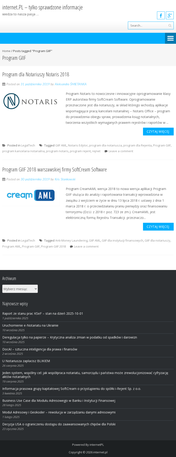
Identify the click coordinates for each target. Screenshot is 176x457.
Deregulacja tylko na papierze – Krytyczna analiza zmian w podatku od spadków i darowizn (69, 337)
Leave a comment (121, 151)
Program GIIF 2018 (53, 246)
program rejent (80, 151)
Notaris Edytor (78, 145)
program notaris (57, 151)
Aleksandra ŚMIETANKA (71, 84)
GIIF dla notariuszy (157, 240)
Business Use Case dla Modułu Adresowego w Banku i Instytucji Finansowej (59, 400)
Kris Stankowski (65, 179)
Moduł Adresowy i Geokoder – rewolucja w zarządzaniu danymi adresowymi (59, 412)
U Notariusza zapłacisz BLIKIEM (26, 361)
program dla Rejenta (137, 145)
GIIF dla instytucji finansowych (122, 240)
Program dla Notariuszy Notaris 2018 (35, 74)
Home (6, 51)
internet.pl (100, 452)
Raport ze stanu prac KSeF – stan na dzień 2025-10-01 (42, 313)
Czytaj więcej (158, 131)
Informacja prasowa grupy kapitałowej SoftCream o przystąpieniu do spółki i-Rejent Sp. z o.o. (71, 388)
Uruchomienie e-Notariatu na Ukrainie (30, 325)
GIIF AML (61, 145)
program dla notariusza (105, 145)
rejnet (96, 151)
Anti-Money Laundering (71, 240)
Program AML (11, 246)
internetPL (97, 445)
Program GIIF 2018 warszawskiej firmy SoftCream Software (54, 169)
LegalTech (28, 145)
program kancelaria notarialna (23, 151)
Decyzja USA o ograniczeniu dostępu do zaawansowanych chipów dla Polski (59, 424)
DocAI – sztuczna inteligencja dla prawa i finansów (39, 349)
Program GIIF (162, 145)
